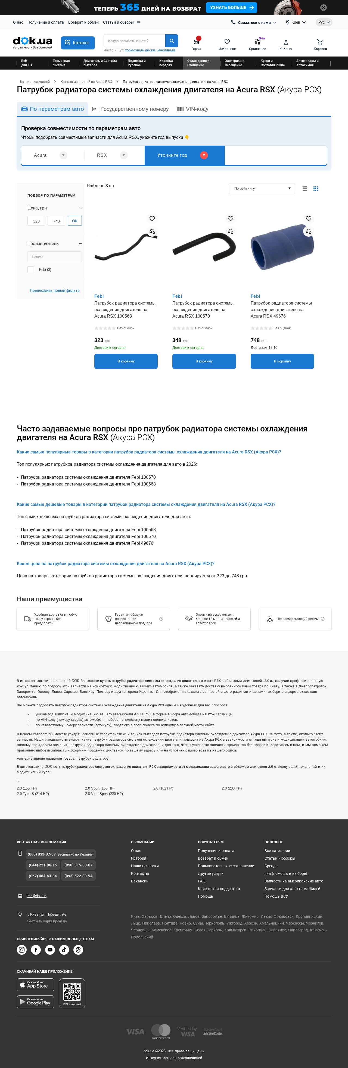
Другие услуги (210, 873)
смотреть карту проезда (47, 921)
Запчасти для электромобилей (292, 889)
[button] (78, 42)
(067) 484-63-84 (43, 876)
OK (74, 221)
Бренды (271, 866)
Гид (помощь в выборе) (286, 873)
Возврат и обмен (83, 22)
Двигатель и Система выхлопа (100, 63)
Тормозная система (61, 63)
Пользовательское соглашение (226, 866)
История (138, 858)
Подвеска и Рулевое (137, 63)
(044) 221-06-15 (43, 865)
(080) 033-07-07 (42, 854)
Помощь (205, 896)
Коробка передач (166, 63)
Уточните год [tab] (172, 155)
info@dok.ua (36, 896)
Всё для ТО (26, 63)
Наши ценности (145, 866)
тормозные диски (140, 50)
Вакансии (139, 881)
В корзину (126, 361)
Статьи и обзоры (118, 22)
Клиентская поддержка (219, 889)
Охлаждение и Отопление (198, 63)
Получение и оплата (45, 22)
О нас (18, 22)
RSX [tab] (102, 155)
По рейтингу (244, 188)
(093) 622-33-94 (78, 876)
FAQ (202, 881)
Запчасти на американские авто (294, 881)
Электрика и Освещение (234, 63)
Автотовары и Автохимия (307, 63)
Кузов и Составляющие (273, 63)
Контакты (140, 873)
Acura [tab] (40, 155)
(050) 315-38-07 (78, 865)
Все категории (277, 850)
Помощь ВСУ (276, 896)
